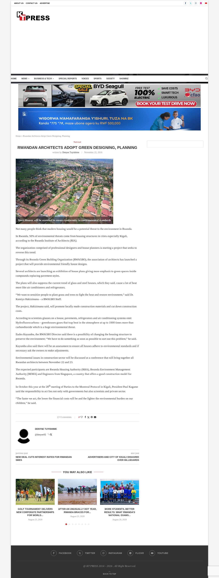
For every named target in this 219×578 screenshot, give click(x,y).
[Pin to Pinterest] (92, 417)
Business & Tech (43, 79)
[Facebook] (185, 3)
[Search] (206, 78)
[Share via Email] (95, 417)
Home (14, 79)
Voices (85, 79)
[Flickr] (201, 3)
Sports (97, 79)
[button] (20, 502)
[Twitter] (191, 3)
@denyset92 (40, 434)
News (24, 79)
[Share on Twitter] (88, 417)
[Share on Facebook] (85, 417)
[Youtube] (206, 3)
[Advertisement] (109, 49)
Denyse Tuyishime (70, 152)
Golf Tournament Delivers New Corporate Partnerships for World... (35, 512)
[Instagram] (196, 3)
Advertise (45, 3)
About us (18, 3)
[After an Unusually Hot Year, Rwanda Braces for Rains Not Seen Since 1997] (77, 492)
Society (110, 79)
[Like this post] (81, 417)
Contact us (31, 3)
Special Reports (68, 79)
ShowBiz (123, 79)
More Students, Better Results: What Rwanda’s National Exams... (119, 512)
